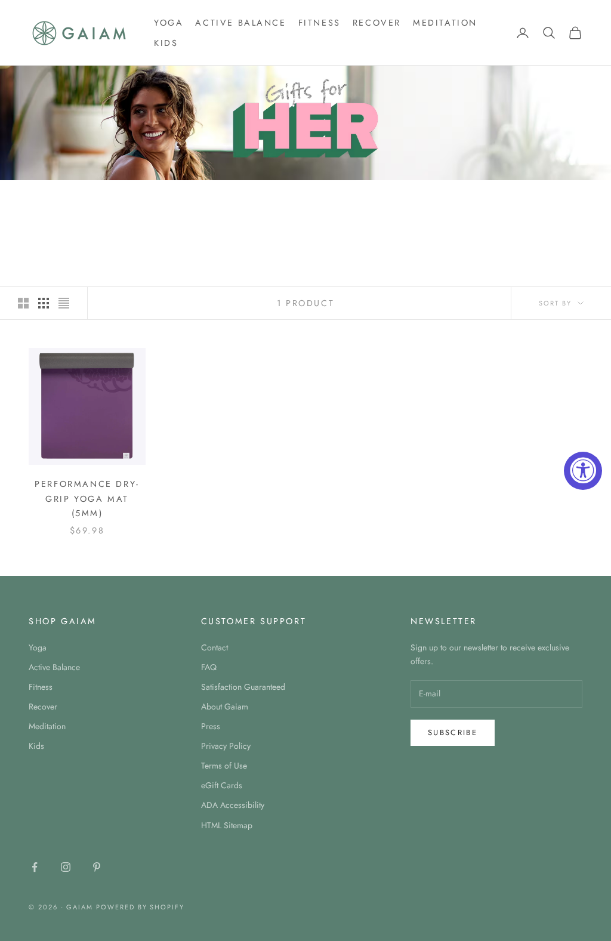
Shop (73, 197)
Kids (166, 43)
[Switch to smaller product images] (43, 303)
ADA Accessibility (232, 805)
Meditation (445, 23)
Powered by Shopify (140, 907)
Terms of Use (224, 766)
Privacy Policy (226, 746)
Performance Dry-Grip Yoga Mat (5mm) (87, 498)
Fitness (319, 23)
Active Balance (240, 23)
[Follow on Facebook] (35, 867)
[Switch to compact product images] (63, 303)
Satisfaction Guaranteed (243, 687)
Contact (214, 647)
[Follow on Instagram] (66, 867)
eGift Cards (221, 785)
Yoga (168, 23)
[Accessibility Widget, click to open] (583, 471)
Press (210, 726)
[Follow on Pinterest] (97, 867)
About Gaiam (224, 706)
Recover (377, 23)
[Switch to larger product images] (23, 303)
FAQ (209, 667)
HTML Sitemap (226, 825)
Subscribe (452, 732)
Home (39, 197)
